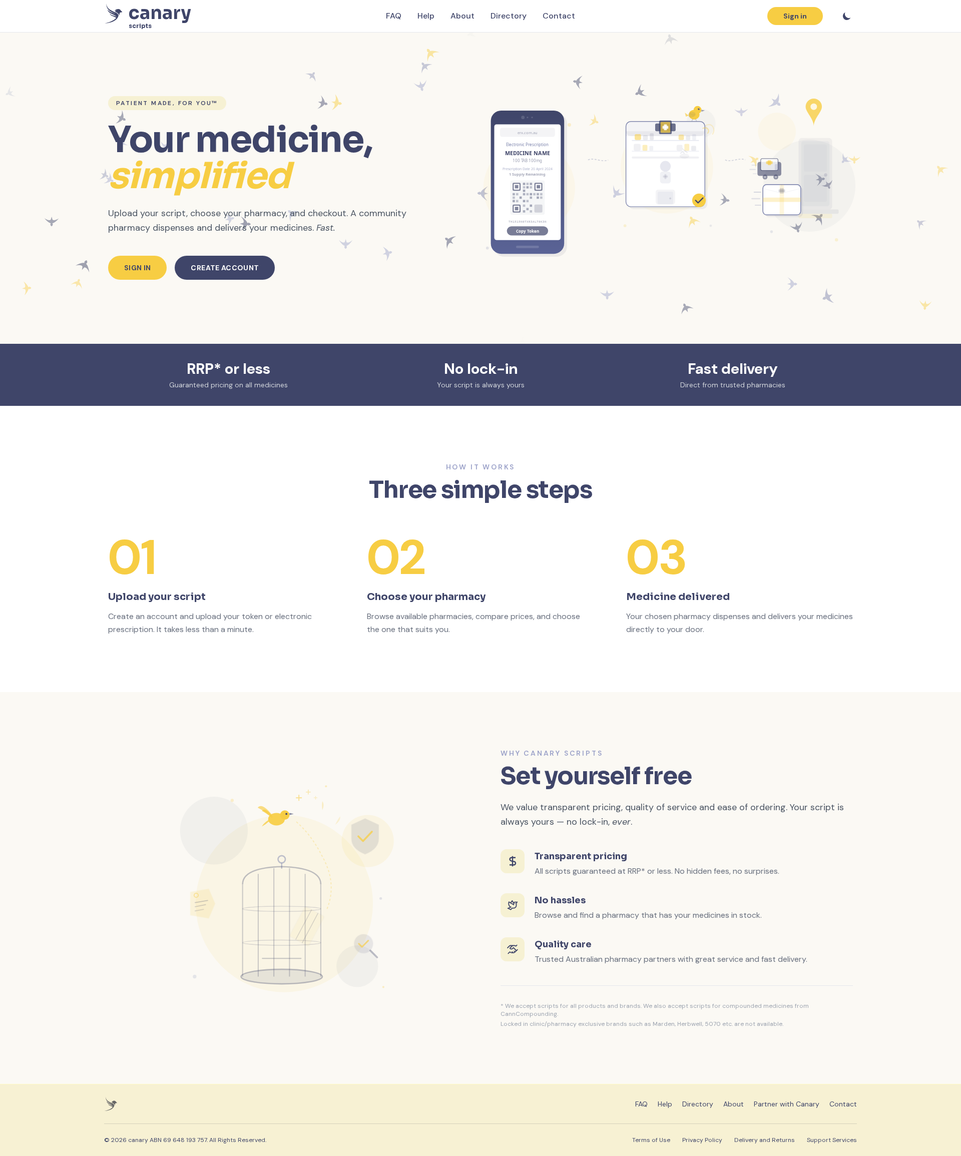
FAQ (393, 16)
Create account (225, 267)
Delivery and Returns (764, 1140)
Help (425, 16)
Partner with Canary (786, 1103)
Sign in (795, 16)
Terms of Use (651, 1140)
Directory (509, 16)
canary (138, 1140)
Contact (559, 16)
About (462, 16)
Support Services (832, 1140)
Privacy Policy (702, 1140)
